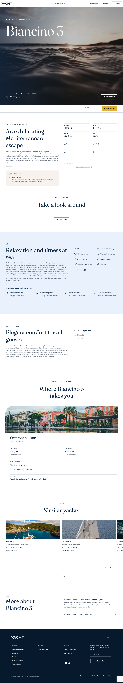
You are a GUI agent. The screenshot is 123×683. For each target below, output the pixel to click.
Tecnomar (21, 19)
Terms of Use (107, 676)
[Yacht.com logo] (17, 637)
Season (87, 107)
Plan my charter (17, 660)
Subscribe (100, 661)
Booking (14, 645)
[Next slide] (110, 567)
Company (66, 645)
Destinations (93, 4)
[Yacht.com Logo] (6, 4)
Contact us (68, 653)
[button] (8, 529)
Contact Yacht (96, 676)
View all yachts (64, 577)
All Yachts (117, 4)
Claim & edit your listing (83, 167)
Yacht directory (17, 664)
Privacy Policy (85, 676)
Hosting (40, 645)
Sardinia (43, 479)
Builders (105, 4)
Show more (9, 166)
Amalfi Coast (15, 479)
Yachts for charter (18, 650)
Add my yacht (43, 650)
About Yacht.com (70, 650)
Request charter (109, 109)
